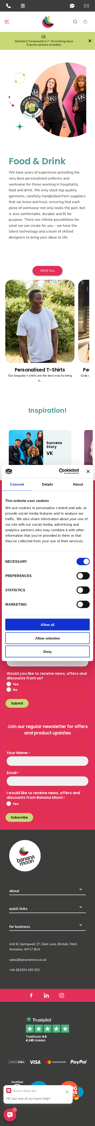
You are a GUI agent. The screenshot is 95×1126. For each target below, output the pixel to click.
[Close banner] (88, 471)
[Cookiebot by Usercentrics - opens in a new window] (60, 472)
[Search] (75, 22)
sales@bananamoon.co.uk (27, 960)
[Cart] (85, 22)
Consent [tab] (17, 484)
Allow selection (47, 638)
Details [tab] (47, 484)
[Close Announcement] (90, 41)
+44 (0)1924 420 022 (24, 970)
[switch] (83, 576)
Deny (47, 652)
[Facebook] (31, 995)
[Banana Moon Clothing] (47, 22)
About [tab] (78, 484)
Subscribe (19, 817)
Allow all (47, 625)
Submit (17, 703)
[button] (72, 6)
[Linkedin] (46, 995)
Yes (16, 684)
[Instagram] (61, 995)
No (15, 689)
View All (47, 270)
